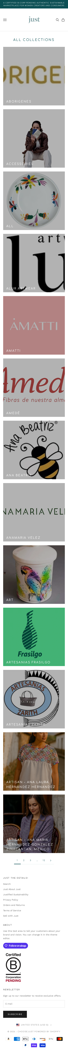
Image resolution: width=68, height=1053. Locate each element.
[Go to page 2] (50, 860)
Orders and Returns (14, 905)
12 (44, 860)
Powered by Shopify (47, 1032)
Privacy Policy (10, 899)
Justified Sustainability (15, 894)
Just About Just (12, 889)
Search (7, 884)
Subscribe (15, 1014)
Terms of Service (12, 910)
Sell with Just (10, 915)
